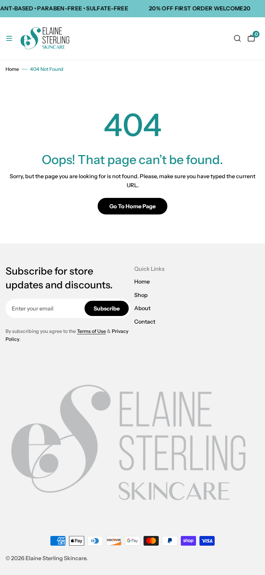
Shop (141, 294)
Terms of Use (91, 331)
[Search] (237, 38)
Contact (144, 321)
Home (12, 69)
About (142, 308)
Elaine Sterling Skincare (56, 558)
